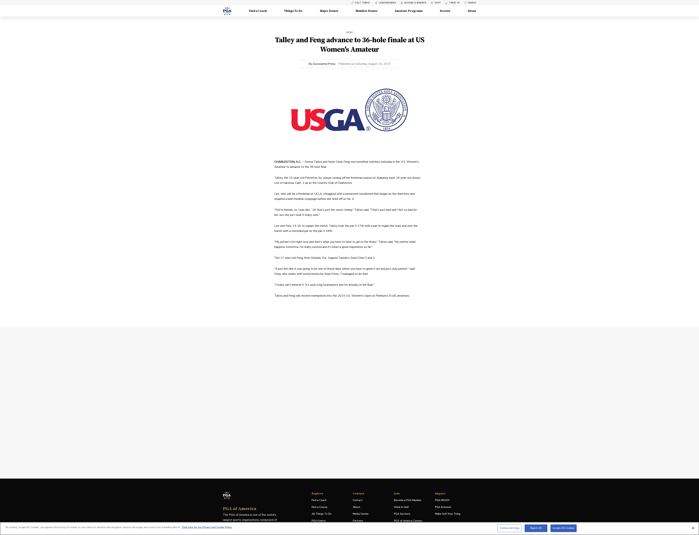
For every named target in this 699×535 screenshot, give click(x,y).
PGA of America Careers (408, 521)
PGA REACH (442, 500)
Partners (358, 520)
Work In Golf (401, 507)
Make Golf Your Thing (447, 514)
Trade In (452, 3)
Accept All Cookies (563, 528)
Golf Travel (362, 3)
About (471, 11)
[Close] (693, 528)
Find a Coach (258, 11)
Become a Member (415, 3)
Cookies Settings (509, 528)
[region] (349, 528)
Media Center (361, 514)
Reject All (536, 528)
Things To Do (293, 11)
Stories (445, 11)
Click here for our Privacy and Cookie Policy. (207, 527)
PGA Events (319, 520)
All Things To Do (321, 514)
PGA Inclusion (443, 507)
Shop (436, 3)
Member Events (366, 11)
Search (472, 2)
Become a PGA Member (407, 500)
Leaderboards (387, 3)
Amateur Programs (409, 11)
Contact (358, 500)
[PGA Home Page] (227, 10)
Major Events (329, 11)
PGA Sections (402, 514)
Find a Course (319, 507)
